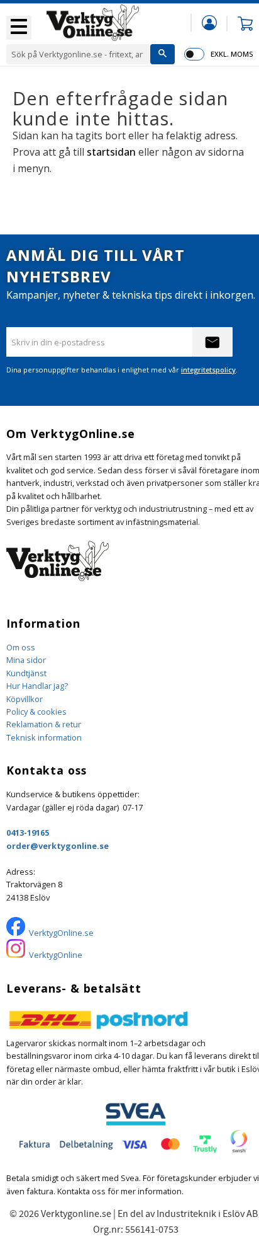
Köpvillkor (24, 699)
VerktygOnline (55, 954)
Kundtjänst (26, 673)
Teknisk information (44, 737)
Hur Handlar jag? (37, 685)
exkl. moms (232, 54)
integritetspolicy (208, 369)
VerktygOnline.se (61, 932)
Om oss (20, 647)
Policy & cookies (36, 711)
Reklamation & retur (43, 724)
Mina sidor (26, 660)
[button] (18, 28)
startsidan (111, 152)
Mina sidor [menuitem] (209, 22)
